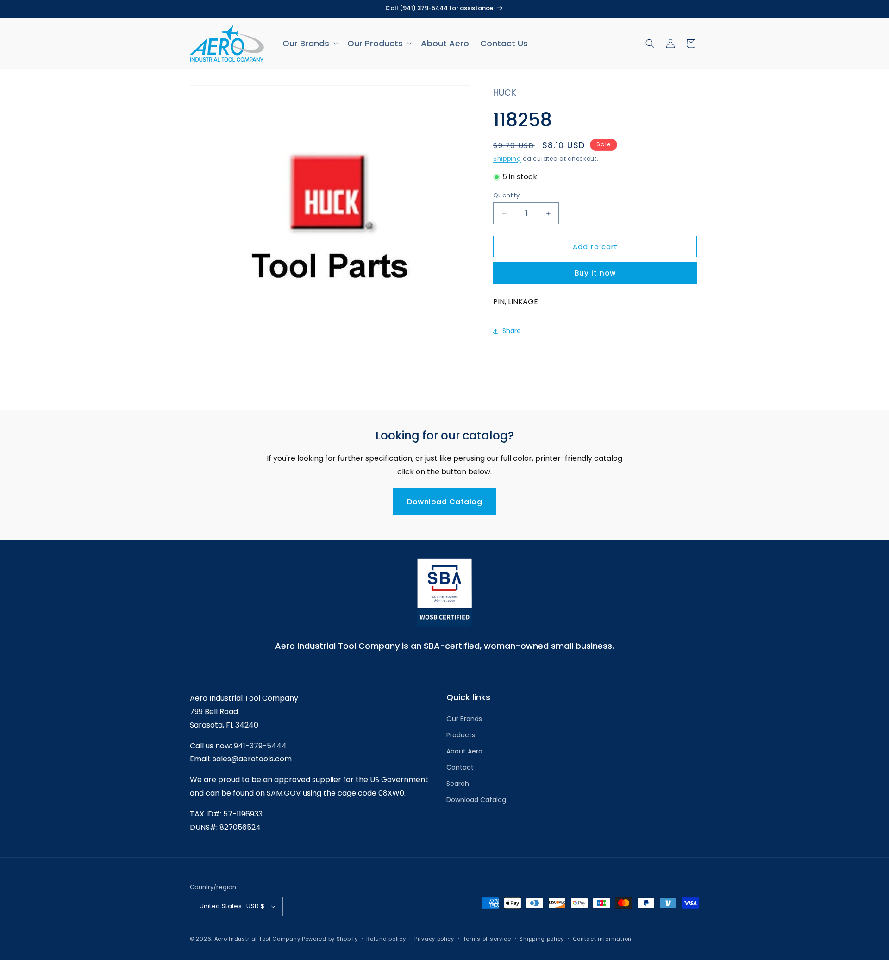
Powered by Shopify (330, 938)
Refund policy (386, 938)
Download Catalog (444, 501)
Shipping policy (542, 938)
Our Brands (464, 718)
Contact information (602, 938)
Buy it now (595, 273)
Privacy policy (434, 938)
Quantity (506, 195)
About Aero (464, 751)
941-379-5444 (260, 745)
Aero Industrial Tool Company (257, 938)
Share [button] (511, 330)
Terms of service (487, 938)
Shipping (507, 159)
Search (457, 783)
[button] (309, 43)
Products (460, 735)
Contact (460, 767)
